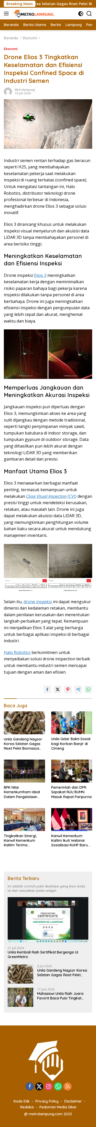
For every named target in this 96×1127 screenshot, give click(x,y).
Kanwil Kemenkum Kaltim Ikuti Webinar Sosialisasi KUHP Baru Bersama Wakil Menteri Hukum (71, 841)
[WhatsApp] (58, 1086)
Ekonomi (11, 48)
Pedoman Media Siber (58, 1107)
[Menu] (7, 13)
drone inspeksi (38, 601)
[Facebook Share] (47, 689)
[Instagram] (49, 1086)
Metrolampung (25, 90)
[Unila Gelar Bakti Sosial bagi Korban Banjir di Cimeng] (71, 722)
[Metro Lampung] (34, 13)
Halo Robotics (17, 652)
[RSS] (67, 1086)
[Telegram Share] (78, 689)
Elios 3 (40, 275)
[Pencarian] (89, 13)
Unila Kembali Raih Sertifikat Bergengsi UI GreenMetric (43, 954)
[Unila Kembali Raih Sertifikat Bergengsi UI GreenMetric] (48, 919)
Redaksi (27, 1107)
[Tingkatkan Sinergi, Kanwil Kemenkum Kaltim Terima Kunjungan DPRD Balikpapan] (24, 819)
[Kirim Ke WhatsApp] (88, 689)
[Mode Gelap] (81, 13)
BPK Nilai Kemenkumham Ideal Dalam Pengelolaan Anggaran (22, 792)
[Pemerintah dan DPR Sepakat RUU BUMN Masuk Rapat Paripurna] (71, 771)
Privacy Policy (47, 1101)
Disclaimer (73, 1101)
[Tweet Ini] (57, 689)
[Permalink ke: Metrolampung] (8, 91)
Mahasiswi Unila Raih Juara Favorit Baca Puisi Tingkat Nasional (60, 995)
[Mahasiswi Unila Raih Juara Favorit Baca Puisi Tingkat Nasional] (20, 997)
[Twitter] (39, 1086)
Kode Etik (22, 1101)
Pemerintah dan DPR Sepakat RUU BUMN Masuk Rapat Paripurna (71, 792)
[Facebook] (30, 1086)
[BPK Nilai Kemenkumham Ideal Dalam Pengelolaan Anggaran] (24, 771)
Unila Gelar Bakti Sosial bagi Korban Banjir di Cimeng (70, 743)
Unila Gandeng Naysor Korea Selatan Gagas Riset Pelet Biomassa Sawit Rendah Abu (23, 744)
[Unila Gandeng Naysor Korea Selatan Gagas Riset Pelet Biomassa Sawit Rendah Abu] (24, 722)
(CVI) (51, 496)
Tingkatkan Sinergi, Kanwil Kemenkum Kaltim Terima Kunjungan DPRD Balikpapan (20, 841)
